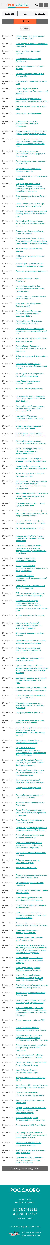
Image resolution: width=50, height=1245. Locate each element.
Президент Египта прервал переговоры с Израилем (27, 931)
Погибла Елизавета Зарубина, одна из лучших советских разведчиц (32, 986)
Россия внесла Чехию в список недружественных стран (28, 1143)
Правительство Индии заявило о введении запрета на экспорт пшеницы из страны (29, 1160)
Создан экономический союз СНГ (30, 1020)
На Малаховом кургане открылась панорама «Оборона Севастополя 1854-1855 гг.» (30, 398)
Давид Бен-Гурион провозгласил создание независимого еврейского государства (31, 812)
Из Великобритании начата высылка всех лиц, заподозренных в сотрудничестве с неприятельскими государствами (31, 485)
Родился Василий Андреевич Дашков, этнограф (32, 177)
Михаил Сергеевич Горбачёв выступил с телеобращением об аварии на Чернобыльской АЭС (29, 977)
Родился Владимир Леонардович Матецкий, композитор (30, 836)
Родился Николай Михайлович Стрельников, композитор (29, 322)
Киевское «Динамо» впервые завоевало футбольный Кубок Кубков (31, 923)
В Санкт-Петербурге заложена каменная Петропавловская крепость (31, 99)
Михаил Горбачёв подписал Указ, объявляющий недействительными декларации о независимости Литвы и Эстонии (31, 1011)
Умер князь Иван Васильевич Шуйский (28, 52)
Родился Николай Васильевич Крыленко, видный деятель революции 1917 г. (28, 313)
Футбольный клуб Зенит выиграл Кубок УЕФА (30, 1101)
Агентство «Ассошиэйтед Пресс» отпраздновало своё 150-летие (29, 1056)
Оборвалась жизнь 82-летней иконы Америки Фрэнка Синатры (31, 1063)
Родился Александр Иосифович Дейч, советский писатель (32, 339)
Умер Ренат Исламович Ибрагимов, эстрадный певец (31, 1151)
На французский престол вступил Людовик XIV (30, 74)
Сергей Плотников (31, 1235)
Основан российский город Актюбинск (27, 279)
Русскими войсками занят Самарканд (32, 271)
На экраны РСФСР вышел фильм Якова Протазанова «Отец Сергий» (30, 521)
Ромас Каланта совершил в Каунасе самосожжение (31, 906)
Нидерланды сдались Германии (29, 712)
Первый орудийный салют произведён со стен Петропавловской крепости (32, 91)
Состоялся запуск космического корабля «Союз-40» (29, 938)
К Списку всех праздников (25, 1168)
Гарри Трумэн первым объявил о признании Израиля (30, 821)
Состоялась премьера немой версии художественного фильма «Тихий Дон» (31, 680)
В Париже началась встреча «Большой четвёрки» (27, 861)
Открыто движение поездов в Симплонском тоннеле (28, 427)
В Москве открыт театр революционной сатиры (26, 559)
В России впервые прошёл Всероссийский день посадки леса (30, 1118)
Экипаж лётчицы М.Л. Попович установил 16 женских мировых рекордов (29, 960)
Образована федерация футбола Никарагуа (30, 883)
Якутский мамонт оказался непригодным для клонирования (30, 1093)
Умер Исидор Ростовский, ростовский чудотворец (32, 44)
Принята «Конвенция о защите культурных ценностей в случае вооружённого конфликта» (29, 845)
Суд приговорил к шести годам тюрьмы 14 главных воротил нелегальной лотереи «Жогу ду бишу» (32, 1037)
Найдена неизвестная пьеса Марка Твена (30, 1078)
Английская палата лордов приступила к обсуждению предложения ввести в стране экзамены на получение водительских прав (32, 605)
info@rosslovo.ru (25, 1218)
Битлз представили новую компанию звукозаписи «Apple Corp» (31, 876)
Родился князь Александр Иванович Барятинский (31, 162)
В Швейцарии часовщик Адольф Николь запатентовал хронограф (29, 264)
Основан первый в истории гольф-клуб (30, 107)
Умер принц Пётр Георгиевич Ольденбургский (28, 304)
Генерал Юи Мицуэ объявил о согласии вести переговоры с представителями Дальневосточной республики (31, 549)
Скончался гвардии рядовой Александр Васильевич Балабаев (29, 781)
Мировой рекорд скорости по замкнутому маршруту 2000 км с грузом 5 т (30, 705)
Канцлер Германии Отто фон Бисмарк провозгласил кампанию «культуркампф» (30, 288)
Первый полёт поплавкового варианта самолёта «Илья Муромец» (31, 467)
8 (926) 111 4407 (25, 1213)
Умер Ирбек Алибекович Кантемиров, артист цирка (27, 1071)
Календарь (9, 13)
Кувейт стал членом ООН (26, 867)
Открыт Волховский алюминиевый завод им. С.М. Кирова (30, 696)
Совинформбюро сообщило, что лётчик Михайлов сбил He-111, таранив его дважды (30, 772)
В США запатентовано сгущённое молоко (30, 257)
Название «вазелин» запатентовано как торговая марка (31, 297)
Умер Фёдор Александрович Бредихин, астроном (28, 382)
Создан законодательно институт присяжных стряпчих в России (30, 204)
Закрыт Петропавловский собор (29, 528)
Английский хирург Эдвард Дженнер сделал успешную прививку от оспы (31, 132)
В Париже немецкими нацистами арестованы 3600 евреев (30, 721)
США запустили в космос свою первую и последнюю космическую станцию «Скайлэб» (31, 915)
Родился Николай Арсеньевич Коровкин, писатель (28, 169)
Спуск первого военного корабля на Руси (31, 82)
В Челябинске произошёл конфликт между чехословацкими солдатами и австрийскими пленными (31, 513)
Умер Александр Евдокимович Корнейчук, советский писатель (29, 898)
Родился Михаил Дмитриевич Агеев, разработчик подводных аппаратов (31, 688)
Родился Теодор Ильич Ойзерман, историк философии (30, 474)
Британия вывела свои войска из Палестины (29, 803)
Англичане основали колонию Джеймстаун (28, 59)
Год (25, 13)
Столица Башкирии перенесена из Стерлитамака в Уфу (30, 586)
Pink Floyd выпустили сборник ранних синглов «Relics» (32, 891)
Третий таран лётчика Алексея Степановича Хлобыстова (28, 741)
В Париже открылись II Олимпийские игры (31, 357)
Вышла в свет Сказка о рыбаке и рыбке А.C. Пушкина (29, 232)
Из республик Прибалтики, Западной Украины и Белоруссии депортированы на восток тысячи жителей (31, 731)
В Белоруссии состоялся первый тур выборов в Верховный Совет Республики (31, 1047)
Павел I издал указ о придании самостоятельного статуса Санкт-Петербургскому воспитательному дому (30, 142)
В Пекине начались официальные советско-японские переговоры (30, 594)
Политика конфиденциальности (25, 1226)
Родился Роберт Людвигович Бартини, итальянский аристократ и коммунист (31, 348)
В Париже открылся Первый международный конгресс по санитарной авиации (28, 650)
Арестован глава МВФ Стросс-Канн (30, 1125)
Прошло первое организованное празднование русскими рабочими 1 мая (31, 331)
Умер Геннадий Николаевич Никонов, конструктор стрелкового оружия (32, 1086)
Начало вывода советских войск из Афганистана (30, 993)
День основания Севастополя (28, 113)
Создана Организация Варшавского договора (31, 853)
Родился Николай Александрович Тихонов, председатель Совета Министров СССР (30, 408)
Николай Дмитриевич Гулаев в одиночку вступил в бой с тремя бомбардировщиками (29, 762)
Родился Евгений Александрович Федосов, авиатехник (30, 659)
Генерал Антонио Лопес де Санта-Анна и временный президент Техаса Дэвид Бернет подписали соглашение (31, 241)
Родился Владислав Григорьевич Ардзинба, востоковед (29, 796)
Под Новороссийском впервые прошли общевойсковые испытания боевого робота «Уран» (31, 1135)
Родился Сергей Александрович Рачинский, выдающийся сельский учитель (30, 223)
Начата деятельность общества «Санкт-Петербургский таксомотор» (31, 434)
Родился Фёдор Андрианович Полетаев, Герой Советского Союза (31, 442)
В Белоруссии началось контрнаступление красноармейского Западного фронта (32, 568)
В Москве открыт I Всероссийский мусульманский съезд (30, 504)
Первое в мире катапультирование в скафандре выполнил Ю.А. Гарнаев (31, 828)
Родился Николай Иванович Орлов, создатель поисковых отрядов (31, 641)
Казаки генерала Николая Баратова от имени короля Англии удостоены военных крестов (32, 495)
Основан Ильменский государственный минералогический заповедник (31, 578)
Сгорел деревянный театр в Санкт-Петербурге (30, 197)
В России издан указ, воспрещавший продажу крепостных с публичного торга (31, 213)
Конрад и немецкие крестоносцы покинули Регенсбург (30, 37)
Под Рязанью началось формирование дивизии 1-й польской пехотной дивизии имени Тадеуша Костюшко (31, 751)
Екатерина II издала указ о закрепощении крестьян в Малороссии (27, 123)
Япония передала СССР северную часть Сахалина (30, 616)
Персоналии (40, 13)
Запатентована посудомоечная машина (29, 249)
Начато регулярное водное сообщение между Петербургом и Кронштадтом (30, 153)
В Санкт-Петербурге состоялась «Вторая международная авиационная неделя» (29, 450)
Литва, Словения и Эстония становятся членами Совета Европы (31, 1028)
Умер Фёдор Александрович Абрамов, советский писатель (28, 968)
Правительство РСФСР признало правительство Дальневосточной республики (30, 538)
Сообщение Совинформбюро (28, 787)
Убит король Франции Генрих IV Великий (29, 67)
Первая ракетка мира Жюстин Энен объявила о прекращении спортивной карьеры (31, 1110)
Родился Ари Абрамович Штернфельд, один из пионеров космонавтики (29, 418)
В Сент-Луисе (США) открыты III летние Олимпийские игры (29, 374)
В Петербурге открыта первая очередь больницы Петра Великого (31, 459)
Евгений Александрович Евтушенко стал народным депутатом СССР (31, 1001)
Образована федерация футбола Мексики (30, 634)
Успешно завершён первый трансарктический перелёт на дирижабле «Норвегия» (28, 625)
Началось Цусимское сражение (29, 388)
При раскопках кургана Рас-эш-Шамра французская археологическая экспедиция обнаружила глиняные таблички (32, 669)
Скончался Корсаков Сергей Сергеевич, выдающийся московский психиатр (31, 366)
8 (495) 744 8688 (25, 1209)
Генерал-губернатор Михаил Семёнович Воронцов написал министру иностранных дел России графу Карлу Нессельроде (30, 187)
